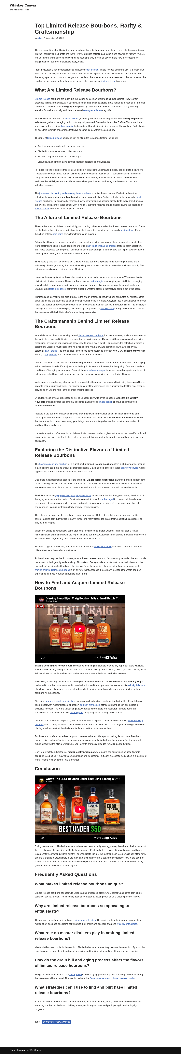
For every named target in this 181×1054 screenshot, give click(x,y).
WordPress (35, 1050)
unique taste (51, 354)
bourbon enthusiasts (90, 705)
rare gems (58, 234)
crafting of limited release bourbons (52, 570)
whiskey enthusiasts (127, 924)
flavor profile (67, 126)
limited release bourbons (90, 335)
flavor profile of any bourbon (53, 464)
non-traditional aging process (102, 246)
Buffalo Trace (107, 308)
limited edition (106, 402)
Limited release (42, 99)
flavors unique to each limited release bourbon (113, 978)
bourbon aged (107, 499)
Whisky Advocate (103, 546)
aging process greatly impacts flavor (73, 495)
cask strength (96, 281)
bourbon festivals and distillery (60, 701)
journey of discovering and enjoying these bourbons (65, 193)
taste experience (57, 289)
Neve (12, 1050)
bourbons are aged (96, 370)
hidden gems (76, 712)
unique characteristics (85, 920)
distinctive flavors (129, 468)
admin (40, 38)
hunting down (127, 230)
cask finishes (91, 70)
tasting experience (92, 110)
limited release (108, 81)
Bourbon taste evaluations (56, 1022)
